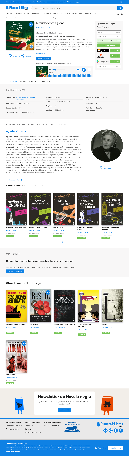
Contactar (28, 429)
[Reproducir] (84, 70)
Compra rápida (109, 45)
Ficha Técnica (12, 82)
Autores (56, 13)
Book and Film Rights (51, 426)
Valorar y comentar (15, 271)
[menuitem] (9, 14)
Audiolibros (65, 13)
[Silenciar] (50, 70)
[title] (110, 424)
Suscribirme (64, 410)
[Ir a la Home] (6, 18)
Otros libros (46, 82)
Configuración (100, 448)
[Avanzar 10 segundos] (89, 69)
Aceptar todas (115, 448)
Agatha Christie (16, 131)
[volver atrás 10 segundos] (78, 69)
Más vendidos (19, 13)
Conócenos (29, 426)
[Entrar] (121, 14)
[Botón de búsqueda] (120, 8)
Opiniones (33, 82)
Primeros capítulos (12, 429)
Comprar (115, 50)
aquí (77, 2)
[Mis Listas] (117, 14)
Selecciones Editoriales (14, 426)
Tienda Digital (77, 13)
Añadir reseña (43, 59)
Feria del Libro (90, 13)
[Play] (31, 24)
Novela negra (21, 97)
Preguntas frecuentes (33, 432)
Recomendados (33, 13)
